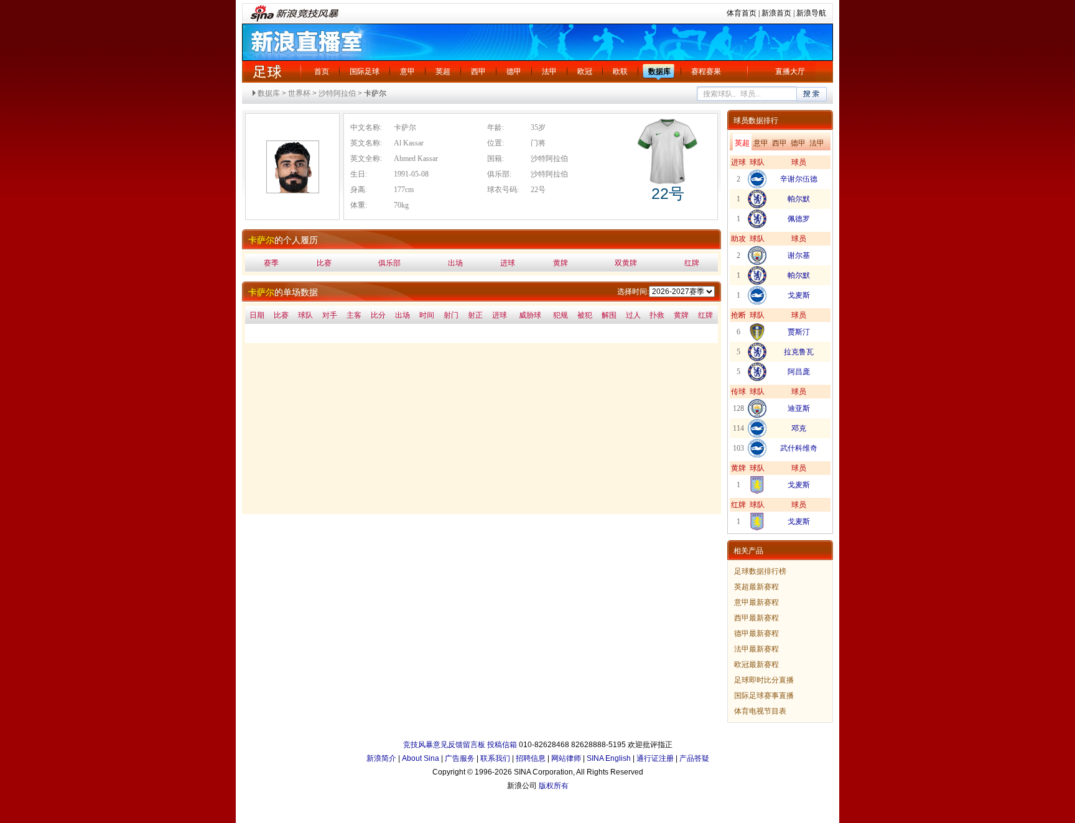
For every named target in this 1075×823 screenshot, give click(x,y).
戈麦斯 (799, 295)
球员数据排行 (755, 120)
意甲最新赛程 (756, 602)
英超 (442, 71)
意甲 (407, 71)
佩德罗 (799, 218)
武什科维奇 (798, 448)
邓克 (798, 428)
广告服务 (460, 758)
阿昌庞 (799, 371)
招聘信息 (531, 758)
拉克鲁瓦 (799, 351)
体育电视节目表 (760, 711)
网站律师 (566, 758)
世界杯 (299, 93)
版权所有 (554, 785)
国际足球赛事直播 (764, 695)
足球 (266, 71)
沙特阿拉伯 (337, 93)
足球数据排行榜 (760, 571)
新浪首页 (776, 13)
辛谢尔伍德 (798, 179)
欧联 (620, 71)
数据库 (659, 71)
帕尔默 (799, 199)
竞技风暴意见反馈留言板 (444, 744)
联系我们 (495, 758)
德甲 (513, 71)
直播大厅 (790, 71)
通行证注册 (655, 758)
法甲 (549, 71)
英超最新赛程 (756, 586)
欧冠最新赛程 (756, 664)
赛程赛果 (706, 71)
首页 (321, 71)
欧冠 (584, 71)
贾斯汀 (799, 332)
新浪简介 (381, 758)
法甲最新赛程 (756, 649)
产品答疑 (694, 758)
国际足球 (364, 71)
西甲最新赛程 (756, 618)
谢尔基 (799, 255)
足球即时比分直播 (764, 680)
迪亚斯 (799, 408)
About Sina (420, 758)
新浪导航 (811, 13)
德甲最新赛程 (756, 633)
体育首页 (741, 13)
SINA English (609, 758)
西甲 (478, 71)
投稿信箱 (502, 744)
